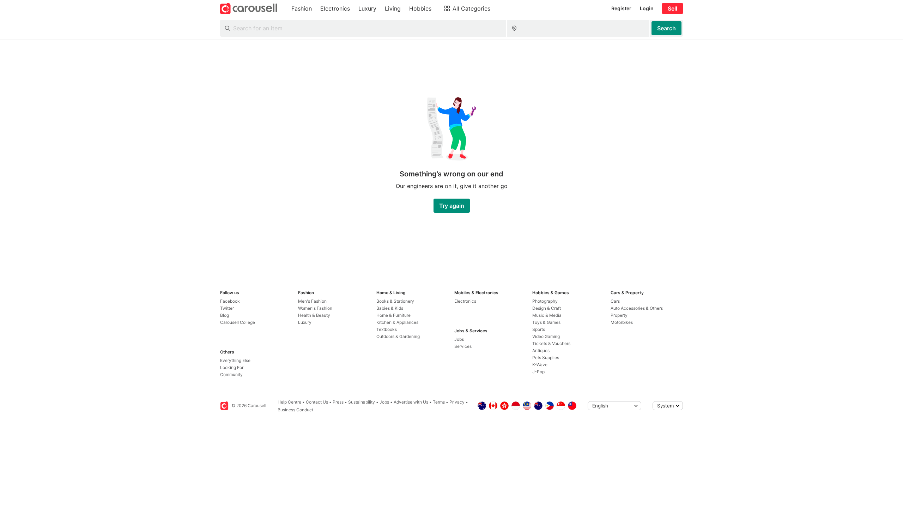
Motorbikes (622, 322)
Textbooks (386, 329)
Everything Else (235, 360)
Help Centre (289, 402)
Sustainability (361, 402)
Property (619, 315)
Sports (538, 329)
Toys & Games (546, 322)
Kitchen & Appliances (397, 322)
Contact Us (317, 402)
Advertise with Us (411, 402)
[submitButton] (666, 28)
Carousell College (237, 322)
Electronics (465, 301)
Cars (615, 301)
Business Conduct (295, 409)
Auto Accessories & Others (637, 308)
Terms (439, 402)
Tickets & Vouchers (551, 343)
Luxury (304, 322)
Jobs (459, 339)
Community (231, 374)
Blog (224, 315)
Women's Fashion (315, 308)
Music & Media (547, 315)
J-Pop (538, 371)
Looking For (231, 367)
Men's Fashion (312, 301)
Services (463, 346)
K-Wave (539, 364)
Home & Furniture (393, 315)
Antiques (541, 350)
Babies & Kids (389, 308)
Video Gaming (546, 336)
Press (338, 402)
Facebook (230, 301)
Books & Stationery (395, 301)
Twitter (227, 308)
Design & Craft (546, 308)
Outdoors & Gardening (398, 336)
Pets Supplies (545, 357)
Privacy (457, 402)
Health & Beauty (314, 315)
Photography (545, 301)
